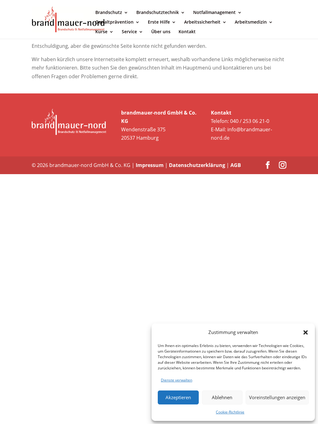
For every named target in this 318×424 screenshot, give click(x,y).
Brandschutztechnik (157, 12)
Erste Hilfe (159, 22)
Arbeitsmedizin (251, 22)
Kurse (101, 31)
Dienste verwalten (176, 380)
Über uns (160, 31)
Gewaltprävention (114, 22)
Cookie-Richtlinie (230, 412)
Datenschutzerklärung (197, 165)
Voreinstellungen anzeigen (277, 397)
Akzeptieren (178, 397)
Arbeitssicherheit (202, 22)
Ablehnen (222, 397)
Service (129, 31)
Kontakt (187, 31)
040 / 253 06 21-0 (249, 121)
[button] (305, 332)
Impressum (150, 165)
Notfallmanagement (214, 12)
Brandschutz (108, 12)
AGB (235, 165)
